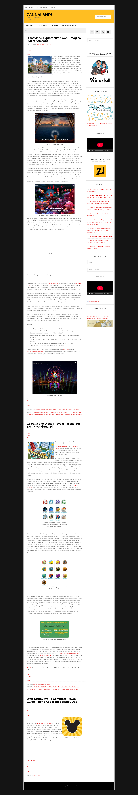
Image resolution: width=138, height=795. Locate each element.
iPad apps (69, 414)
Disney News (36, 684)
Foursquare (58, 446)
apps (46, 686)
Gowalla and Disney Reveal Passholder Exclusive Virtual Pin (53, 425)
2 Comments (49, 44)
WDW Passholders (73, 689)
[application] (100, 145)
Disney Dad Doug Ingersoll (44, 723)
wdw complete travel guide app (73, 777)
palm (72, 687)
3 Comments (47, 705)
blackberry (51, 686)
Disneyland (62, 412)
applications (41, 686)
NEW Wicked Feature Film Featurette (101, 236)
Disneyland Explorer (70, 412)
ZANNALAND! (39, 14)
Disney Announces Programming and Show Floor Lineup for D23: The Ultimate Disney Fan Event (99, 222)
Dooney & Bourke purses (65, 653)
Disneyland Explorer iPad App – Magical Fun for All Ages (54, 39)
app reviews (37, 412)
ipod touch (61, 777)
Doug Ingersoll (48, 777)
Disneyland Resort (52, 283)
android (36, 686)
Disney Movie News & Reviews (40, 409)
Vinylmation (76, 653)
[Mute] (108, 150)
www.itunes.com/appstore (35, 351)
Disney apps (55, 412)
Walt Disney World (45, 684)
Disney (56, 686)
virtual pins (54, 689)
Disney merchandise (45, 655)
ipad (66, 414)
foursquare (42, 687)
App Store (66, 349)
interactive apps (60, 414)
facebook (36, 687)
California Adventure (46, 412)
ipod (58, 687)
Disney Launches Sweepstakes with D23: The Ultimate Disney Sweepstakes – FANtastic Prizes (99, 230)
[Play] (89, 150)
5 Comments (49, 429)
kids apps (74, 414)
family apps (47, 414)
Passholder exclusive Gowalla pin (41, 689)
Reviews (70, 409)
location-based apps (65, 687)
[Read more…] (31, 760)
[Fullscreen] (111, 150)
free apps (52, 414)
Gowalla (64, 446)
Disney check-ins (69, 686)
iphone (55, 687)
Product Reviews (63, 409)
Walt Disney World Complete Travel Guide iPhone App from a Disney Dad (52, 700)
